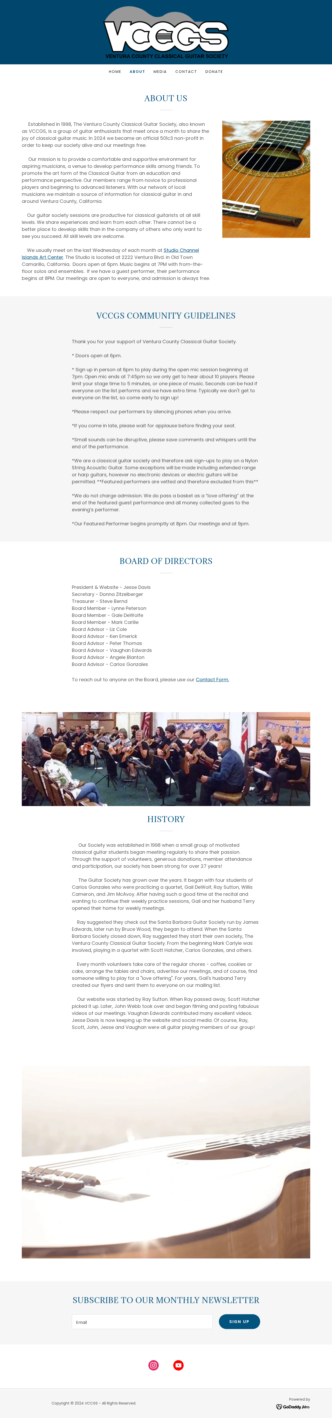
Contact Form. (212, 679)
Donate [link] (214, 71)
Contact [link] (186, 71)
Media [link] (160, 71)
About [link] (137, 71)
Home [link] (115, 71)
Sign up (239, 1322)
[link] (166, 32)
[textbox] (142, 1321)
